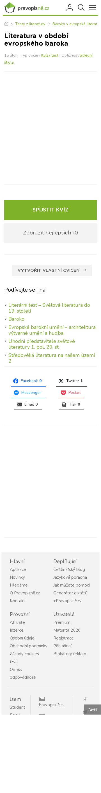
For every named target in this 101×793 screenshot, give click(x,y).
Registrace (63, 638)
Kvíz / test (49, 55)
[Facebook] (87, 699)
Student (17, 707)
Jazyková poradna (70, 577)
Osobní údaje (22, 638)
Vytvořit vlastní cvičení (49, 270)
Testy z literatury (30, 24)
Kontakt (17, 601)
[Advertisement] (50, 128)
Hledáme (19, 585)
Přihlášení (70, 7)
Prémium (61, 622)
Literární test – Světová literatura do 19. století (49, 308)
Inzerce (17, 630)
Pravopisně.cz (52, 705)
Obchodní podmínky (28, 646)
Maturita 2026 (67, 630)
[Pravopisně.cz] (28, 7)
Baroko (16, 319)
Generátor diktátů (70, 593)
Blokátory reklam (69, 654)
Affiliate (17, 622)
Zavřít (92, 709)
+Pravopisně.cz (67, 601)
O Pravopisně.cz (25, 593)
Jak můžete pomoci (71, 585)
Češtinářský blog (69, 569)
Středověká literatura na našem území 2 (51, 358)
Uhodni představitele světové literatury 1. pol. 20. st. (41, 344)
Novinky (17, 577)
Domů (6, 24)
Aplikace (18, 569)
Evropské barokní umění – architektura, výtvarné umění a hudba (52, 330)
